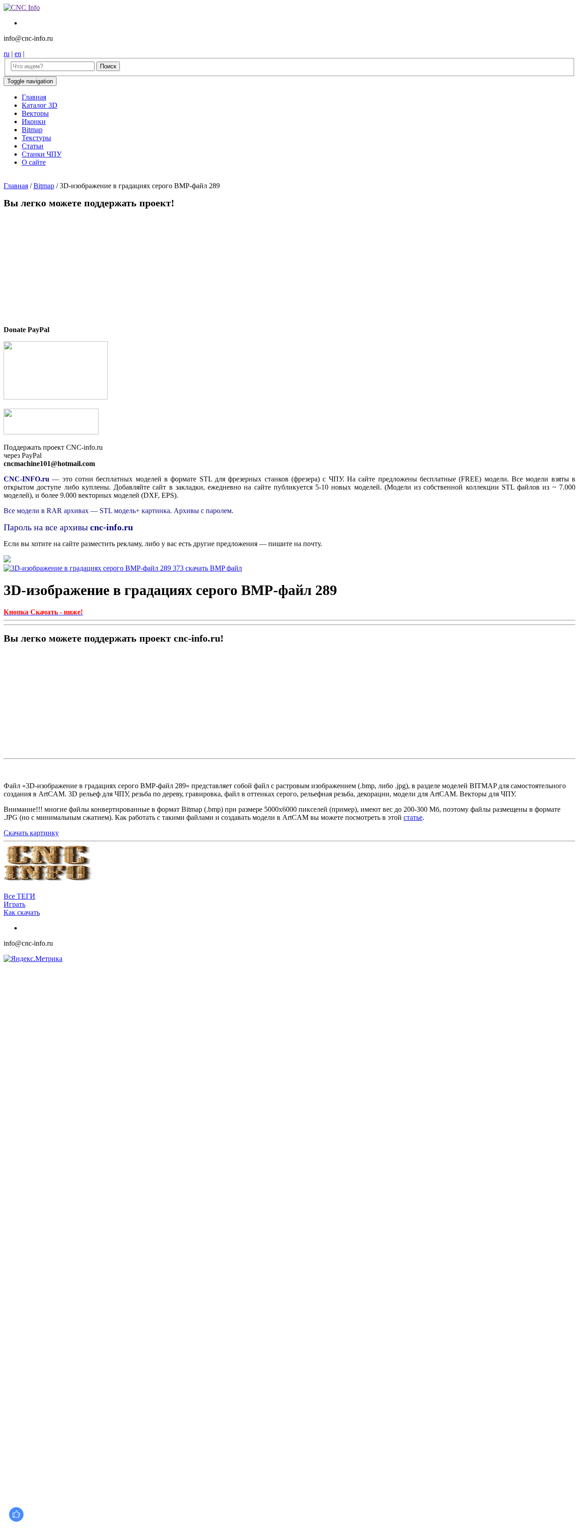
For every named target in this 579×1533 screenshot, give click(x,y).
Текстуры (36, 138)
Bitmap (32, 129)
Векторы (35, 113)
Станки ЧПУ (42, 154)
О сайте (34, 162)
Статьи (32, 146)
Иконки (34, 121)
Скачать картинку (31, 833)
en (17, 53)
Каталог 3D (39, 105)
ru (6, 53)
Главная (34, 97)
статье (412, 817)
